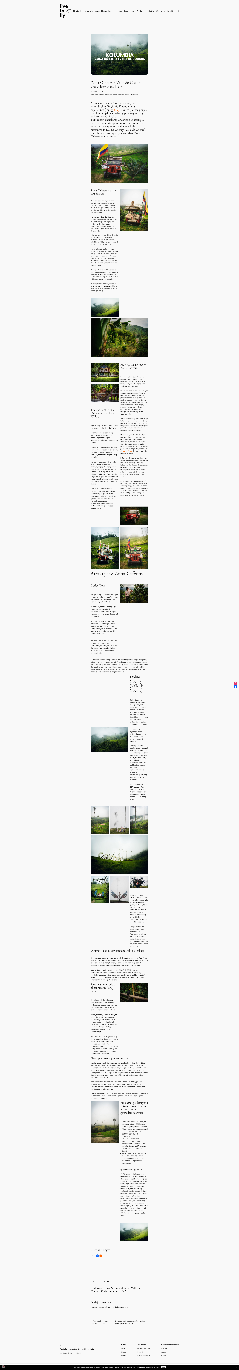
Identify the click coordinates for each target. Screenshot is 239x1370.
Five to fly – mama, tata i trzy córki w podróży (92, 11)
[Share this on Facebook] (97, 1255)
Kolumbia (101, 94)
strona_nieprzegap (119, 94)
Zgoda (163, 1367)
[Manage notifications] (3, 1366)
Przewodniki (108, 94)
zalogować (103, 1307)
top (137, 94)
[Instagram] (235, 683)
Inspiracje (95, 94)
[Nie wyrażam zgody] (237, 1367)
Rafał (103, 92)
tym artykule (104, 614)
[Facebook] (235, 686)
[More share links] (100, 1255)
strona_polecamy (130, 94)
